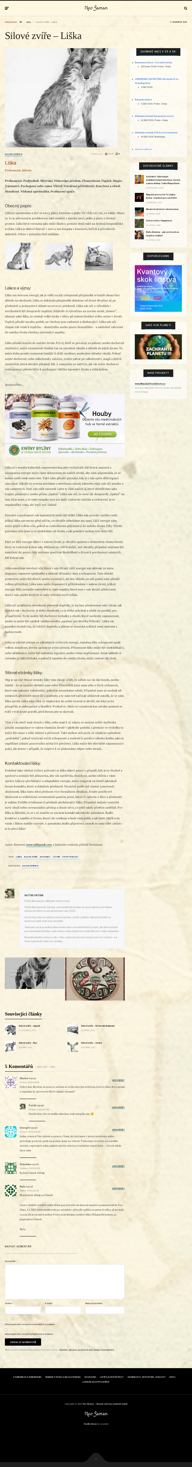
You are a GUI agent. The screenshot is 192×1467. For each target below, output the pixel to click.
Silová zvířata (13, 154)
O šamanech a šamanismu (27, 1377)
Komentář (11, 1261)
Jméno (9, 1303)
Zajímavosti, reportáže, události (147, 1377)
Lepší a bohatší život (112, 1377)
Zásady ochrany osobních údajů (112, 1403)
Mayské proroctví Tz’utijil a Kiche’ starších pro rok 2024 (161, 196)
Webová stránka (93, 1303)
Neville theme (90, 1423)
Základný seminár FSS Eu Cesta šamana (156, 132)
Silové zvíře (31, 857)
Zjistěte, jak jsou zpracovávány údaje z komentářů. (86, 1349)
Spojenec (45, 857)
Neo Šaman (96, 8)
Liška (19, 857)
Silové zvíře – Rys (28, 1043)
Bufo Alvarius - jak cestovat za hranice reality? (162, 234)
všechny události (143, 149)
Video (172, 1377)
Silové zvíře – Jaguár (29, 1026)
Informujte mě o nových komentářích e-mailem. (30, 1324)
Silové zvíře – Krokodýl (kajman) (98, 1026)
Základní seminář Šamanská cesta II (154, 116)
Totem (56, 857)
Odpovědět (118, 1080)
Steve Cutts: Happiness (159, 220)
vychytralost (70, 857)
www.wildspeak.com (39, 845)
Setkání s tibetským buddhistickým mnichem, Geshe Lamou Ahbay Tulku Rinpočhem (163, 180)
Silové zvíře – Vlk (21, 975)
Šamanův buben (143, 99)
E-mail (49, 1303)
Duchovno (90, 1377)
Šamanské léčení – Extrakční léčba (153, 62)
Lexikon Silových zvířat (96, 1382)
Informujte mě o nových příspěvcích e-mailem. (29, 1334)
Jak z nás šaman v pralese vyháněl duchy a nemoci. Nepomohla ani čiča (95, 981)
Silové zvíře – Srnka (91, 1043)
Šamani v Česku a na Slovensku (63, 1377)
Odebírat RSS (179, 22)
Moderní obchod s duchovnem (162, 209)
